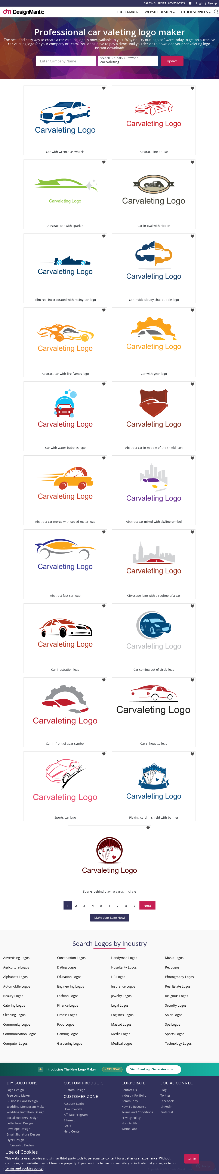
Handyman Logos (124, 957)
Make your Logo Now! (109, 918)
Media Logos (120, 1034)
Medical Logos (121, 1043)
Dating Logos (66, 967)
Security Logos (175, 1005)
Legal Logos (120, 1005)
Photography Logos (179, 977)
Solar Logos (173, 1015)
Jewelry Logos (121, 996)
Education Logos (69, 977)
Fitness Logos (67, 1015)
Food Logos (65, 1024)
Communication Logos (19, 1034)
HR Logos (118, 977)
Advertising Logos (16, 957)
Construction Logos (71, 957)
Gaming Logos (67, 1034)
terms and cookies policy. (24, 1168)
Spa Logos (172, 1024)
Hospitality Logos (124, 967)
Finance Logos (67, 1005)
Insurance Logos (123, 986)
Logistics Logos (122, 1015)
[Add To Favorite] (104, 87)
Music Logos (174, 957)
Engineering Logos (70, 986)
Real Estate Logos (178, 986)
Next (147, 905)
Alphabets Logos (15, 977)
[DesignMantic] (23, 12)
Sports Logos (174, 1034)
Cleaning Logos (14, 1015)
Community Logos (16, 1024)
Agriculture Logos (16, 967)
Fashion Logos (67, 996)
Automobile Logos (16, 986)
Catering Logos (14, 1005)
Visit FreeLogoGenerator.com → (153, 1069)
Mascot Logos (121, 1024)
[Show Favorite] (190, 3)
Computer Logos (15, 1043)
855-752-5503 (176, 3)
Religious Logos (176, 996)
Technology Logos (178, 1043)
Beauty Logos (13, 996)
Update (172, 61)
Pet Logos (172, 967)
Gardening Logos (69, 1043)
